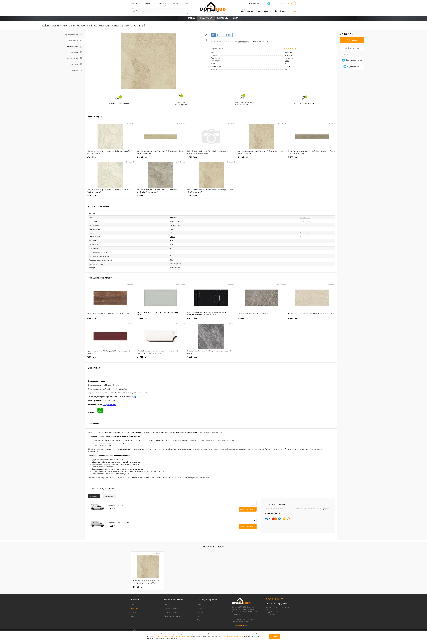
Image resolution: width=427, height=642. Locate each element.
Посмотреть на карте (239, 625)
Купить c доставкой (248, 509)
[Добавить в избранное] (206, 35)
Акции (187, 3)
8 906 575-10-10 (257, 3)
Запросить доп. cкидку (354, 60)
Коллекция (74, 52)
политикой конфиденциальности (231, 636)
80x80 (287, 63)
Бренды (133, 605)
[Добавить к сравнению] (206, 40)
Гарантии (75, 70)
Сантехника (135, 612)
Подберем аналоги (354, 67)
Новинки (167, 605)
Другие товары (305, 217)
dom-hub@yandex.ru (280, 604)
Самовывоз (108, 496)
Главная (134, 3)
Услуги (175, 3)
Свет (132, 616)
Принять (274, 636)
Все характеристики (290, 48)
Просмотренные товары (213, 547)
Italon (287, 61)
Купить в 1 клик (353, 48)
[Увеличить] (148, 61)
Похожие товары (72, 58)
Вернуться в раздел (71, 34)
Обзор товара (73, 40)
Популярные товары (171, 608)
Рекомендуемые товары (172, 616)
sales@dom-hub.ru (109, 405)
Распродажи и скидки (171, 612)
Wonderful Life (289, 55)
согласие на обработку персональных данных (172, 636)
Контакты (162, 3)
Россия (287, 66)
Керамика (288, 52)
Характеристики (72, 46)
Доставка (147, 3)
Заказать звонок (287, 3)
